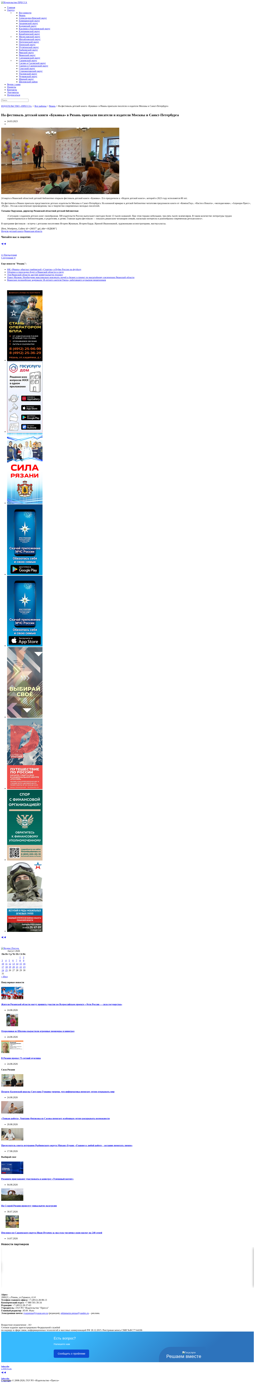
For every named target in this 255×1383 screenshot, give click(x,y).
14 (17, 964)
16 (24, 964)
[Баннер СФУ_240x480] (24, 859)
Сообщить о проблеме (71, 1353)
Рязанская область (33, 231)
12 (10, 964)
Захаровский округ (28, 23)
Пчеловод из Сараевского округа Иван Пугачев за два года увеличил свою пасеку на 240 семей (51, 1232)
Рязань (22, 15)
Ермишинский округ (29, 20)
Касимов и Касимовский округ (34, 28)
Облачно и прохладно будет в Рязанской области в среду (35, 272)
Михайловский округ (30, 39)
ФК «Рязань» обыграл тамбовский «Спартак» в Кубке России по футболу (44, 269)
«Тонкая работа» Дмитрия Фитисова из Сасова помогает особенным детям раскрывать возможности (55, 1118)
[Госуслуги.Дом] (24, 431)
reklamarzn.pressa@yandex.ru (75, 1313)
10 (3, 964)
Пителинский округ (29, 42)
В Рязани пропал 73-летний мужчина (21, 1058)
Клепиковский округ (29, 31)
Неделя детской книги (12, 231)
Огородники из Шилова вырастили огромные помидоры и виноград (37, 1031)
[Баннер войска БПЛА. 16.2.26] (24, 360)
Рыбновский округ (28, 50)
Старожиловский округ (31, 71)
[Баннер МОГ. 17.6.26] (24, 931)
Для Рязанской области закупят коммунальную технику (35, 274)
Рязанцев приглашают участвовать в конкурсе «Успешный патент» (37, 1179)
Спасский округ (27, 68)
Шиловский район (28, 81)
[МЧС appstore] (24, 645)
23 (24, 967)
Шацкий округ (26, 79)
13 (13, 964)
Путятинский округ (29, 47)
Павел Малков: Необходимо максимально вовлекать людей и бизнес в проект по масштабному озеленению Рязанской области (70, 277)
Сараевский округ (28, 60)
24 (3, 970)
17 (3, 967)
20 (13, 967)
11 (6, 964)
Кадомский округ (28, 26)
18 (6, 967)
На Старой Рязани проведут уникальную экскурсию (29, 1205)
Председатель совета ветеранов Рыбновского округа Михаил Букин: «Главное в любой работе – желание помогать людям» (67, 1145)
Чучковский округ (28, 76)
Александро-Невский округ (33, 18)
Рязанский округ (27, 55)
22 (20, 967)
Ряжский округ (26, 52)
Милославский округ (29, 36)
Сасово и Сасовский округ (32, 63)
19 (10, 967)
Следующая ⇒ (8, 258)
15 (20, 964)
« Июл (4, 976)
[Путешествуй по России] (24, 788)
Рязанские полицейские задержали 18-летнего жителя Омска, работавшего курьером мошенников (56, 280)
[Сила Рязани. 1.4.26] (24, 503)
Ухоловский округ (28, 74)
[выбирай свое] (24, 717)
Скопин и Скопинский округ (33, 66)
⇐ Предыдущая (9, 255)
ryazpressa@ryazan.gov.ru (35, 1313)
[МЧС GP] (24, 574)
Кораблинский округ (29, 34)
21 (17, 967)
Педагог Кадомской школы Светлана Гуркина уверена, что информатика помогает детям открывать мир (58, 1091)
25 (6, 970)
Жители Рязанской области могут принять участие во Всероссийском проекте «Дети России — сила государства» (61, 1004)
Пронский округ (27, 44)
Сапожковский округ (29, 58)
